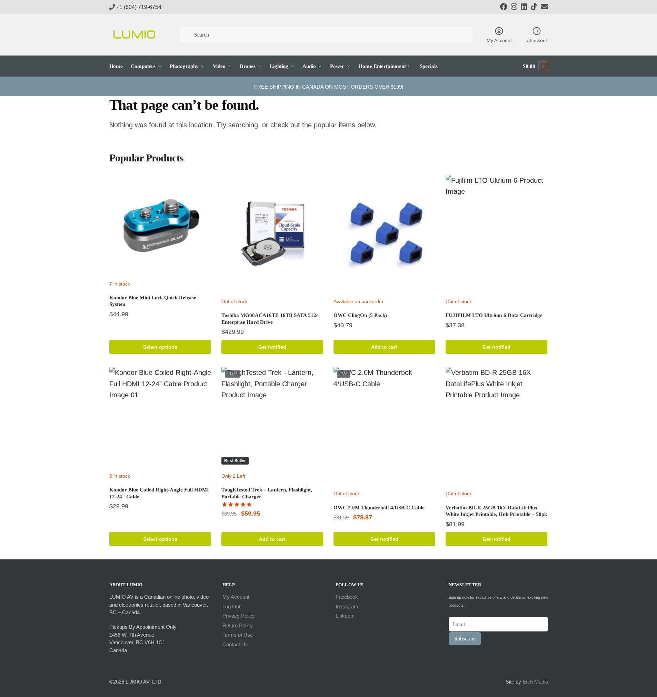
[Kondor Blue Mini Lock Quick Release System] (160, 226)
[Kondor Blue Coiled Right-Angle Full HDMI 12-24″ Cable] (160, 418)
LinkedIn (345, 616)
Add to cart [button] (384, 347)
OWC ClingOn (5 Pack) (360, 315)
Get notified (272, 347)
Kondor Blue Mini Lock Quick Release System (152, 301)
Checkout (536, 40)
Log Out (231, 606)
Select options (160, 347)
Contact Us (235, 644)
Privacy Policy (238, 616)
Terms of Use (237, 635)
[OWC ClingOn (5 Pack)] (384, 234)
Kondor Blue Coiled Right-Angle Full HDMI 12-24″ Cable (159, 493)
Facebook (347, 597)
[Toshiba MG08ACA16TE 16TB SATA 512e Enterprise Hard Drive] (272, 234)
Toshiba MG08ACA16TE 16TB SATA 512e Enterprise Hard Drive (270, 318)
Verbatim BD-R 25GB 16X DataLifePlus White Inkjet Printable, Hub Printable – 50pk (496, 511)
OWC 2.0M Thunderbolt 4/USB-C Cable (379, 507)
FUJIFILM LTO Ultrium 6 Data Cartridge (494, 315)
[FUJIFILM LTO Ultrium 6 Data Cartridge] (496, 234)
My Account (499, 40)
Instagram (347, 606)
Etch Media (535, 682)
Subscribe (465, 638)
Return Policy (237, 625)
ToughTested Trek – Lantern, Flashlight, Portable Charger (266, 493)
